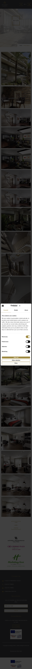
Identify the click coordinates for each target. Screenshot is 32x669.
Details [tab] (16, 310)
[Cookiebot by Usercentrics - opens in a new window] (12, 306)
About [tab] (26, 310)
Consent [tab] (5, 310)
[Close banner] (24, 305)
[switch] (28, 341)
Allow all (16, 357)
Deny (16, 363)
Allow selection (16, 360)
